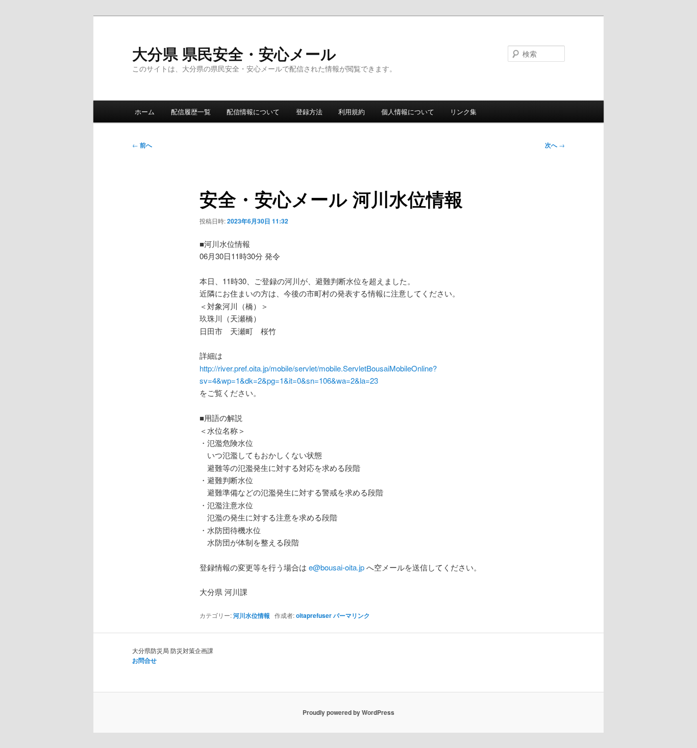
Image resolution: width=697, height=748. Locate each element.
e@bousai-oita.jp (336, 567)
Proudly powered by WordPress (348, 712)
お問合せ (144, 660)
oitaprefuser (314, 615)
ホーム (145, 111)
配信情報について (253, 111)
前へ (142, 144)
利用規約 (351, 111)
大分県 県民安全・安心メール (234, 53)
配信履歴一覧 (191, 111)
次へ (555, 144)
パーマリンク (351, 615)
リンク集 (463, 111)
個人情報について (407, 111)
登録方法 (309, 111)
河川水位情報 (251, 615)
